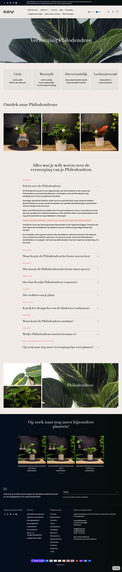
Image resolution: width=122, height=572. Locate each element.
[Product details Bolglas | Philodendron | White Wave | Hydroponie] (16, 128)
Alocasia (53, 514)
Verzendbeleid (32, 529)
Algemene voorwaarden (35, 517)
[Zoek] (109, 12)
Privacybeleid (31, 526)
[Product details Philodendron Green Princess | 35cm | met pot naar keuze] (63, 130)
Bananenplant (55, 517)
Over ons (54, 10)
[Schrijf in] (117, 492)
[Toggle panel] (98, 186)
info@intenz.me (79, 528)
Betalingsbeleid (32, 523)
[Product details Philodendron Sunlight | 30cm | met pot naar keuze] (96, 131)
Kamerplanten (55, 526)
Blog (61, 10)
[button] (95, 12)
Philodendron (55, 536)
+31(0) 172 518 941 (79, 531)
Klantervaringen (68, 14)
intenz (63, 564)
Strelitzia (53, 545)
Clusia (52, 523)
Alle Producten (32, 10)
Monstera (53, 533)
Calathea (53, 520)
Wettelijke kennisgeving (35, 514)
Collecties (44, 10)
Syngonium (54, 548)
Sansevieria (54, 542)
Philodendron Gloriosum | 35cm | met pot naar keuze (32, 467)
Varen (52, 551)
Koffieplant (54, 529)
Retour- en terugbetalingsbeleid (34, 534)
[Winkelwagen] (117, 12)
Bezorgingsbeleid (33, 520)
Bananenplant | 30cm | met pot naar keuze (61, 467)
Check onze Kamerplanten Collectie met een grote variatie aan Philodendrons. (57, 220)
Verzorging (69, 10)
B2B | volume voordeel (52, 14)
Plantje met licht (56, 539)
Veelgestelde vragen (35, 14)
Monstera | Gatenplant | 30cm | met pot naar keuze (90, 467)
